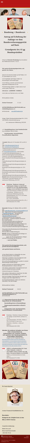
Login (27, 436)
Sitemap (10, 436)
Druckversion (5, 436)
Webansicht (26, 437)
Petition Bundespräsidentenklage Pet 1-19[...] (17, 200)
